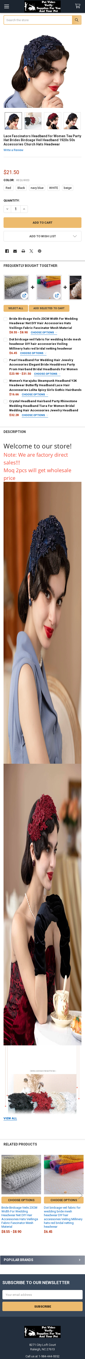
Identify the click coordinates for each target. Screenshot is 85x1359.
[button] (43, 236)
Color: (17, 180)
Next (80, 1195)
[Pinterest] (39, 251)
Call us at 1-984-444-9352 (43, 1356)
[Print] (23, 251)
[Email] (15, 251)
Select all (15, 308)
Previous (4, 1195)
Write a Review (13, 150)
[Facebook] (7, 251)
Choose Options (43, 332)
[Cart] (78, 6)
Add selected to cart (49, 308)
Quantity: (12, 200)
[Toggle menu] (6, 6)
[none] (43, 69)
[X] (31, 251)
